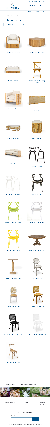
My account (42, 402)
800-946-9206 (8, 404)
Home (5, 15)
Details (8, 15)
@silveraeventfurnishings (30, 384)
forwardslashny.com (37, 424)
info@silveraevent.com (10, 402)
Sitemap (42, 407)
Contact (29, 11)
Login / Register (28, 1)
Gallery (37, 11)
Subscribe (35, 419)
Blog (44, 11)
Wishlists (27, 407)
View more (5, 392)
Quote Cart (42, 1)
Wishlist (36, 1)
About (40, 5)
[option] (13, 41)
